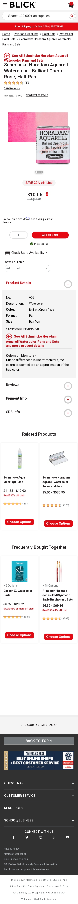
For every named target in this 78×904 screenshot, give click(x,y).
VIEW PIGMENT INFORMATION (22, 328)
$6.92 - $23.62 (13, 604)
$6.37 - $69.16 (52, 606)
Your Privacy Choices (16, 859)
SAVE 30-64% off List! (54, 610)
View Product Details (37, 95)
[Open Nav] (5, 4)
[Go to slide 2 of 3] (39, 172)
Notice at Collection (15, 853)
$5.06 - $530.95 (53, 492)
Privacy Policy (11, 848)
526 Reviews (12, 88)
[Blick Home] (23, 5)
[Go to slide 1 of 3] (36, 172)
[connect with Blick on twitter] (27, 840)
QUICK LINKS (13, 783)
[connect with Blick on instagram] (41, 840)
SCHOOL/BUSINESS (18, 820)
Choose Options (19, 522)
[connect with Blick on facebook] (14, 840)
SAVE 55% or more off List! (18, 608)
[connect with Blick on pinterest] (54, 840)
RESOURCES (13, 808)
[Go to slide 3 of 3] (41, 172)
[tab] (39, 283)
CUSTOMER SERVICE (19, 796)
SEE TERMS (57, 26)
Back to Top (37, 741)
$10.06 (35, 194)
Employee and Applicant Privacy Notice (26, 869)
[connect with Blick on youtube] (68, 840)
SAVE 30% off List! (13, 495)
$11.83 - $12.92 (14, 491)
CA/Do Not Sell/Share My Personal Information (31, 864)
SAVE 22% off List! (39, 183)
